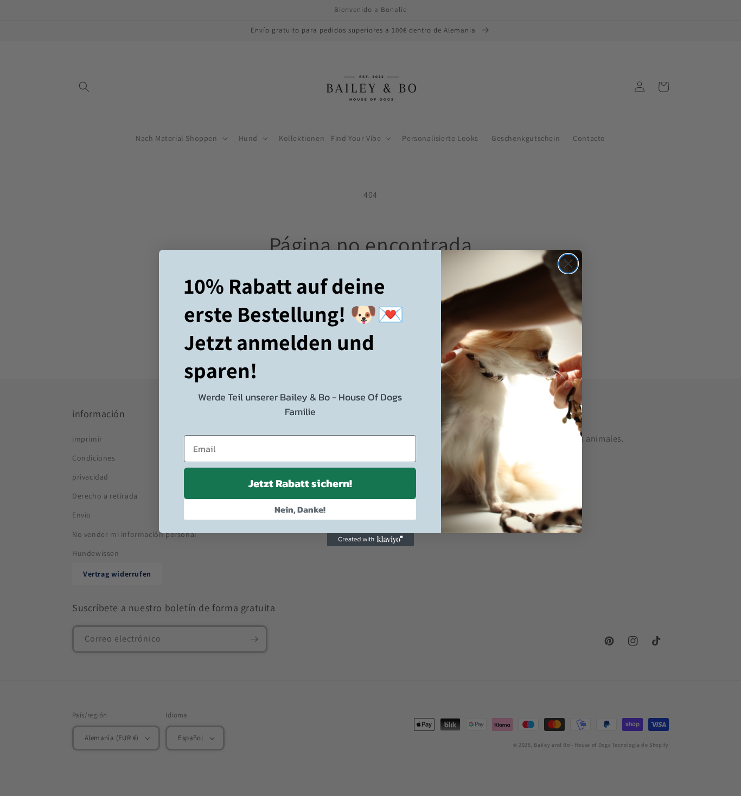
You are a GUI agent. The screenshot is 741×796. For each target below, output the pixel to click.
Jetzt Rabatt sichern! (300, 483)
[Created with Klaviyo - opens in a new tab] (370, 539)
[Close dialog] (568, 263)
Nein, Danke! (299, 509)
